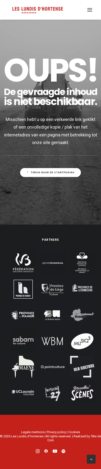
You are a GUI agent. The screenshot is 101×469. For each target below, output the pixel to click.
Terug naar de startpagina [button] (53, 172)
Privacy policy (56, 432)
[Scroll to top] (91, 458)
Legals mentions (33, 432)
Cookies (74, 432)
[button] (89, 10)
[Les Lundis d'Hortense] (37, 10)
